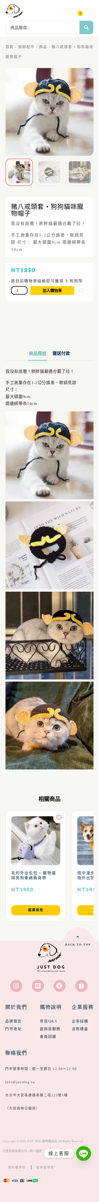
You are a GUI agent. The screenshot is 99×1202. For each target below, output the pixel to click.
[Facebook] (60, 986)
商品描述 (37, 353)
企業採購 (80, 1021)
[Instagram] (16, 986)
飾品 (43, 47)
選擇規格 (35, 910)
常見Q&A (48, 1021)
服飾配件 (26, 47)
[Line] (38, 986)
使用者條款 (45, 1167)
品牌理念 (13, 1021)
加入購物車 (52, 290)
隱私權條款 (17, 1167)
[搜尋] (86, 27)
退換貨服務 (50, 1029)
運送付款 (61, 353)
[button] (89, 11)
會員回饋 (48, 1036)
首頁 (10, 47)
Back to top (78, 944)
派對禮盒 (80, 1029)
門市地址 (13, 1029)
